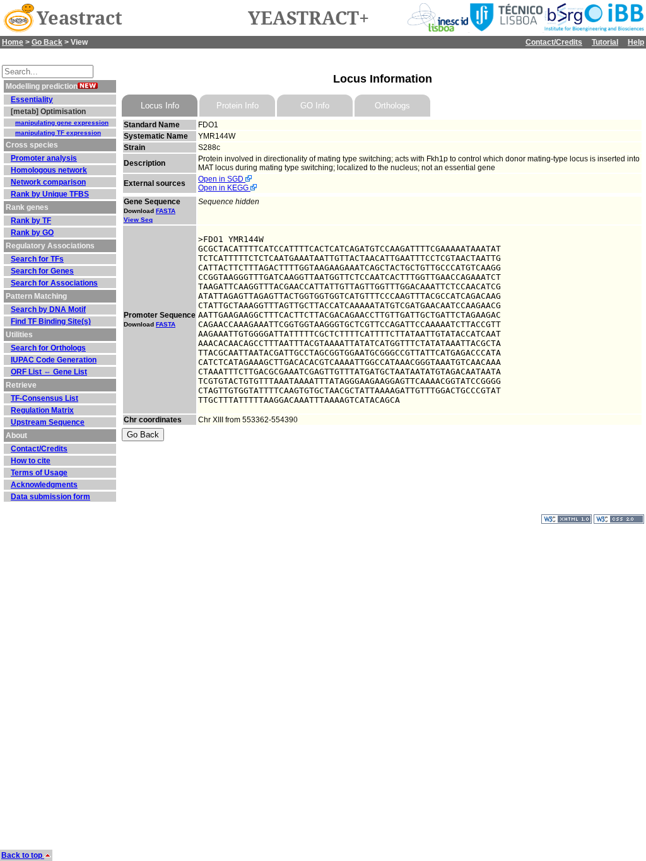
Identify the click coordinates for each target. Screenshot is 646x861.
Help (636, 42)
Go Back (47, 42)
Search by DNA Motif (48, 309)
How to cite (30, 460)
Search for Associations (54, 283)
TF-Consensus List (44, 398)
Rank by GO (32, 232)
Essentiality (32, 99)
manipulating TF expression (58, 132)
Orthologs (392, 105)
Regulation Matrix (42, 410)
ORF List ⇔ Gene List (49, 371)
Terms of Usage (39, 472)
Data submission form (50, 496)
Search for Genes (42, 271)
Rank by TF (31, 220)
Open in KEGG (224, 187)
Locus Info (160, 105)
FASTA (165, 210)
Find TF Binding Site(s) (51, 321)
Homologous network (49, 170)
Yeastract (79, 18)
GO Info (314, 105)
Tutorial (605, 42)
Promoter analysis (44, 158)
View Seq (138, 219)
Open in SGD (221, 179)
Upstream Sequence (48, 422)
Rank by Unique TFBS (50, 194)
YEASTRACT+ (308, 18)
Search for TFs (37, 259)
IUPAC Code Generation (54, 359)
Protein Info (237, 105)
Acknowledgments (44, 484)
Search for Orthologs (48, 348)
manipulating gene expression (62, 122)
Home (12, 42)
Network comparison (48, 182)
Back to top (22, 855)
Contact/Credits (554, 42)
